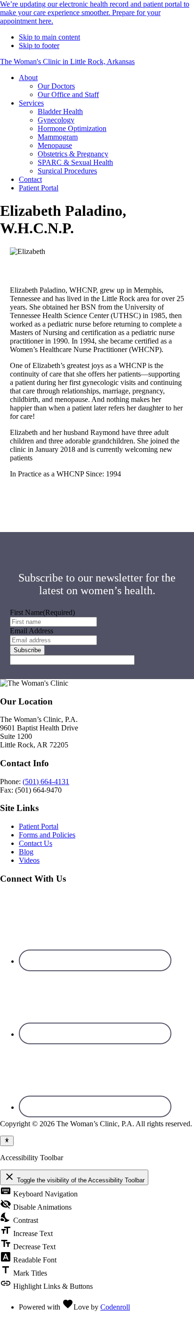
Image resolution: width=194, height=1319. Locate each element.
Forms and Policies (47, 835)
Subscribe (27, 650)
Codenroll (115, 1307)
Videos (29, 860)
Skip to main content (49, 37)
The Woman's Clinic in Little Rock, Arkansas (67, 61)
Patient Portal (38, 826)
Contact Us (35, 843)
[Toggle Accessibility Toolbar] (7, 1141)
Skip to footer (39, 45)
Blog (26, 852)
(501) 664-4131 (46, 782)
